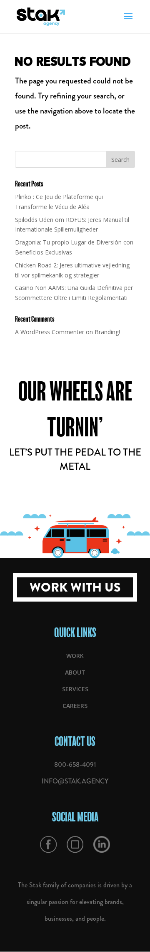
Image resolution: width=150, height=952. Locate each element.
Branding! (107, 332)
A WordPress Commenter (49, 332)
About (75, 672)
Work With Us (75, 587)
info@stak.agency (75, 781)
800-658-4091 (75, 764)
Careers (75, 706)
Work (75, 656)
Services (75, 689)
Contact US (75, 741)
